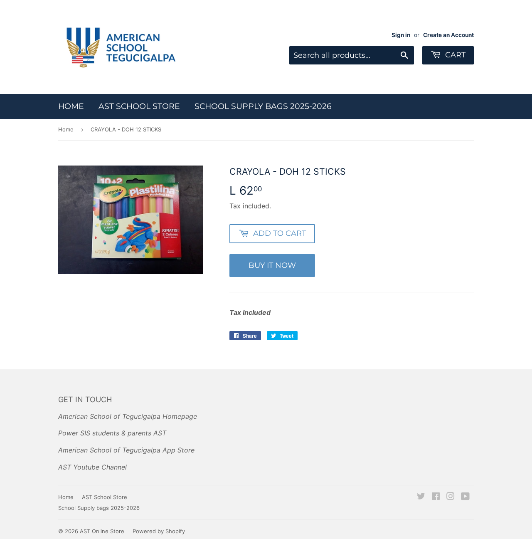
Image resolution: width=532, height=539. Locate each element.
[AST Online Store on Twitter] (421, 497)
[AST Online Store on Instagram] (450, 497)
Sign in (401, 35)
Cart (454, 54)
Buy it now (272, 265)
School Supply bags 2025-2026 (263, 106)
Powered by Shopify (159, 531)
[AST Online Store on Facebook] (435, 497)
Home (71, 106)
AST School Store (139, 106)
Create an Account (448, 35)
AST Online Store (102, 531)
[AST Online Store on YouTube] (465, 497)
